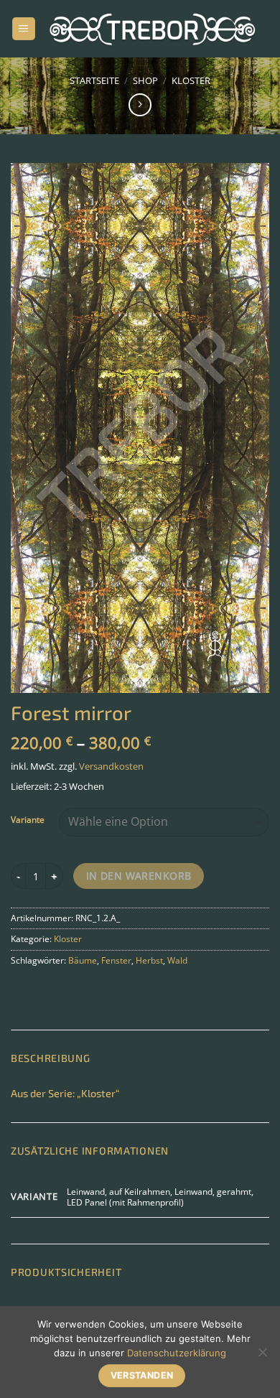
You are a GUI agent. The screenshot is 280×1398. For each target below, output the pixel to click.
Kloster (191, 80)
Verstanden (142, 1375)
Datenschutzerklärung (176, 1353)
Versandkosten (111, 766)
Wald (177, 960)
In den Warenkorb (139, 875)
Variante (28, 820)
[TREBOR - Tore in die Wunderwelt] (152, 28)
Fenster (116, 960)
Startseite (94, 80)
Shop (145, 80)
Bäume (82, 960)
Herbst (149, 960)
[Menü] (23, 29)
